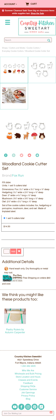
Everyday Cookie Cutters (13, 50)
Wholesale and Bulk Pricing (28, 373)
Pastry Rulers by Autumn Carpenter (15, 331)
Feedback (28, 383)
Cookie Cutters (33, 47)
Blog (28, 398)
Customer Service (28, 389)
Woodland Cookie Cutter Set (37, 50)
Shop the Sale (37, 13)
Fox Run (18, 175)
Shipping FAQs (28, 386)
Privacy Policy (28, 395)
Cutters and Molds (17, 47)
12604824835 (28, 365)
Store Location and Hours (28, 376)
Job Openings (28, 392)
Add (13, 251)
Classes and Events (28, 379)
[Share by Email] (29, 154)
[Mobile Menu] (7, 23)
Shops (5, 47)
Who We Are (28, 370)
